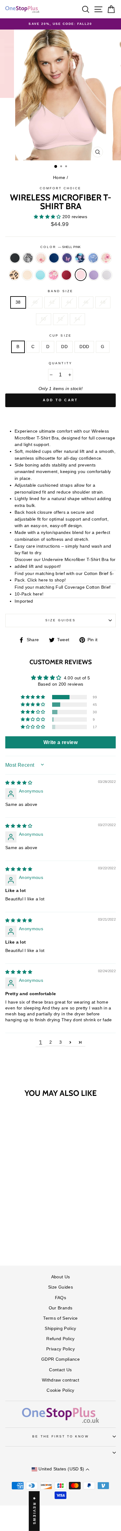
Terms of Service (60, 1318)
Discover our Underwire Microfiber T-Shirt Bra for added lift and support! (65, 563)
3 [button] (60, 1042)
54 (77, 319)
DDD (84, 346)
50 (43, 319)
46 (86, 302)
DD (64, 346)
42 (52, 302)
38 (18, 302)
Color (60, 247)
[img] (19, 782)
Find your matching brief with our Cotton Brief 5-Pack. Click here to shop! (64, 577)
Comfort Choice (61, 188)
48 (102, 302)
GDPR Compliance (60, 1359)
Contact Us (60, 1370)
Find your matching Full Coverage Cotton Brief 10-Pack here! (62, 590)
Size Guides (60, 620)
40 (35, 302)
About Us (60, 1277)
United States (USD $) (61, 1469)
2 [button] (50, 1042)
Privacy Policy (60, 1349)
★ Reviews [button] (34, 1511)
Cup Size (60, 335)
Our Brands (60, 1308)
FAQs (60, 1297)
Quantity (60, 363)
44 (69, 302)
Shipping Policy (60, 1328)
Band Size (60, 291)
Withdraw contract (60, 1380)
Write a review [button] (60, 742)
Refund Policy (60, 1338)
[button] (48, 216)
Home (59, 177)
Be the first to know (60, 1436)
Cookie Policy (60, 1390)
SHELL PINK (80, 274)
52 (60, 319)
